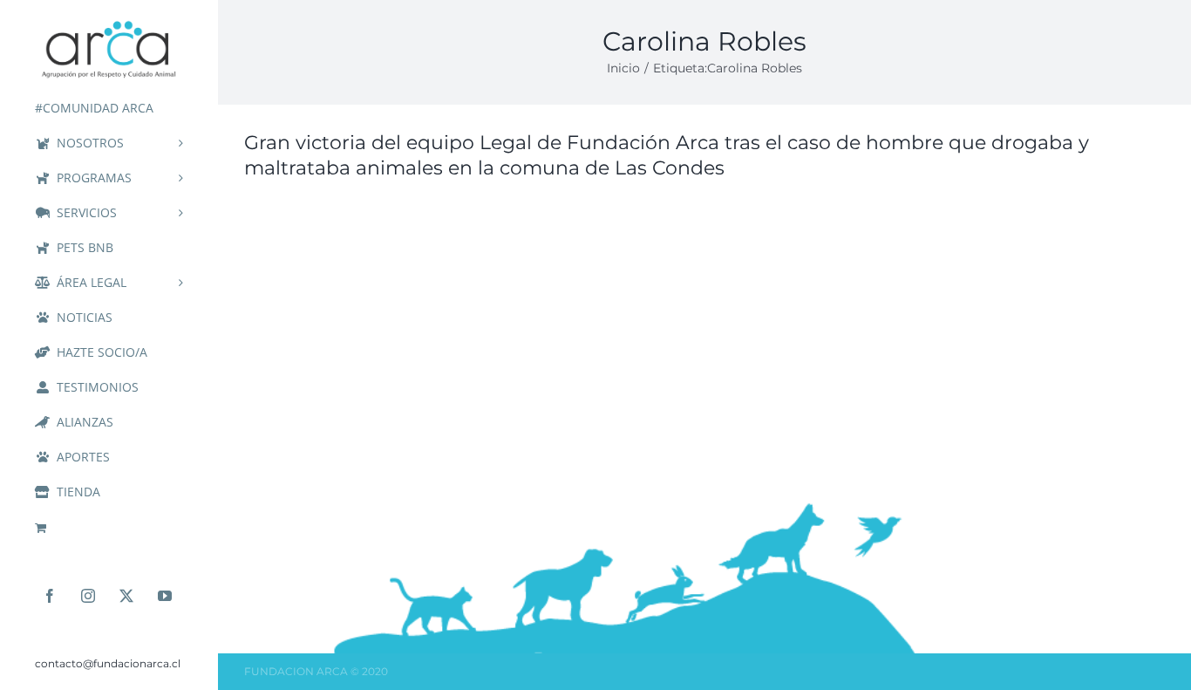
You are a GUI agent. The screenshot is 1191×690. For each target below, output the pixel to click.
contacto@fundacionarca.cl (107, 663)
